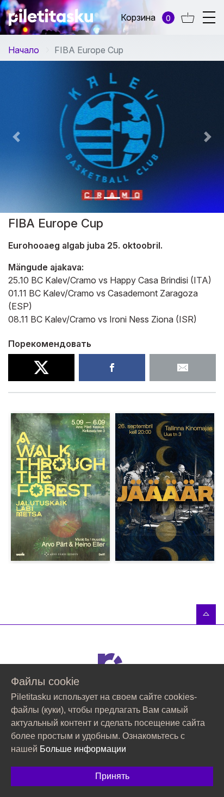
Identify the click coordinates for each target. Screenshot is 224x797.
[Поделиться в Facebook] (112, 367)
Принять (112, 776)
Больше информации (83, 749)
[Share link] (183, 367)
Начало (23, 50)
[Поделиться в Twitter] (41, 367)
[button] (92, 198)
